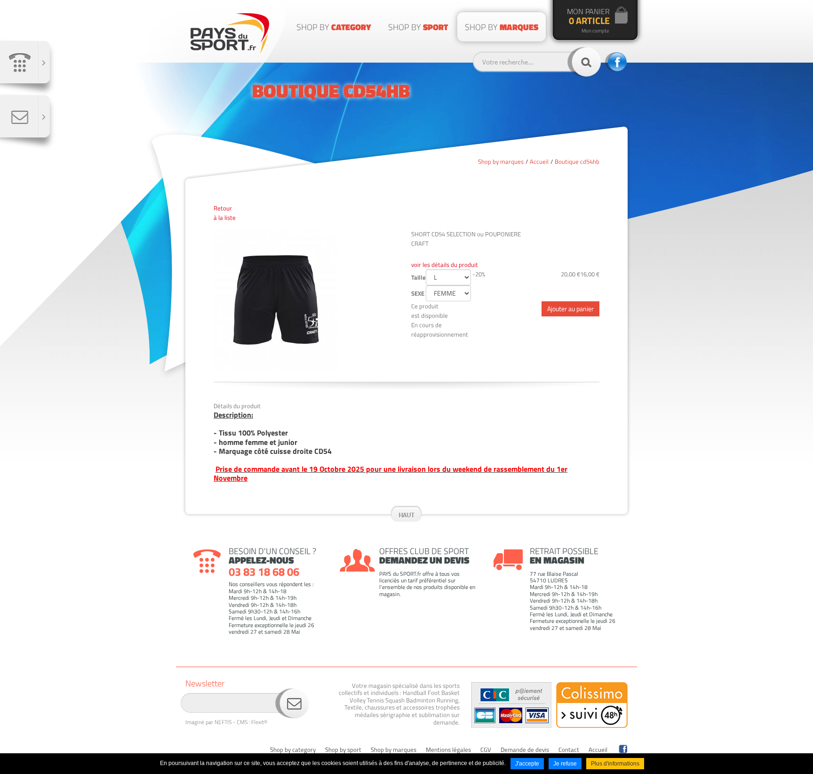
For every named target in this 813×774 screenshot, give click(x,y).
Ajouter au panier (570, 309)
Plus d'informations (615, 763)
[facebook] (623, 749)
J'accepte (527, 763)
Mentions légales (448, 750)
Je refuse (565, 763)
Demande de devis (525, 750)
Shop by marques (501, 161)
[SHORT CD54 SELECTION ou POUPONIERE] (308, 300)
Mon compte (595, 31)
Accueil (539, 161)
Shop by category (293, 750)
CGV (485, 750)
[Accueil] (230, 33)
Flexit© (259, 722)
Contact (568, 750)
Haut (406, 514)
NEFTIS (223, 722)
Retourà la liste (225, 212)
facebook (616, 62)
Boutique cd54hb (577, 161)
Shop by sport (343, 750)
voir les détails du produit (444, 264)
